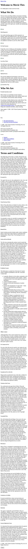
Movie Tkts (3, 1)
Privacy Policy (7, 140)
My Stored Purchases (9, 120)
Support (5, 137)
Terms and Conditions (9, 138)
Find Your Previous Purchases (11, 122)
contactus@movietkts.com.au (7, 105)
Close (2, 547)
